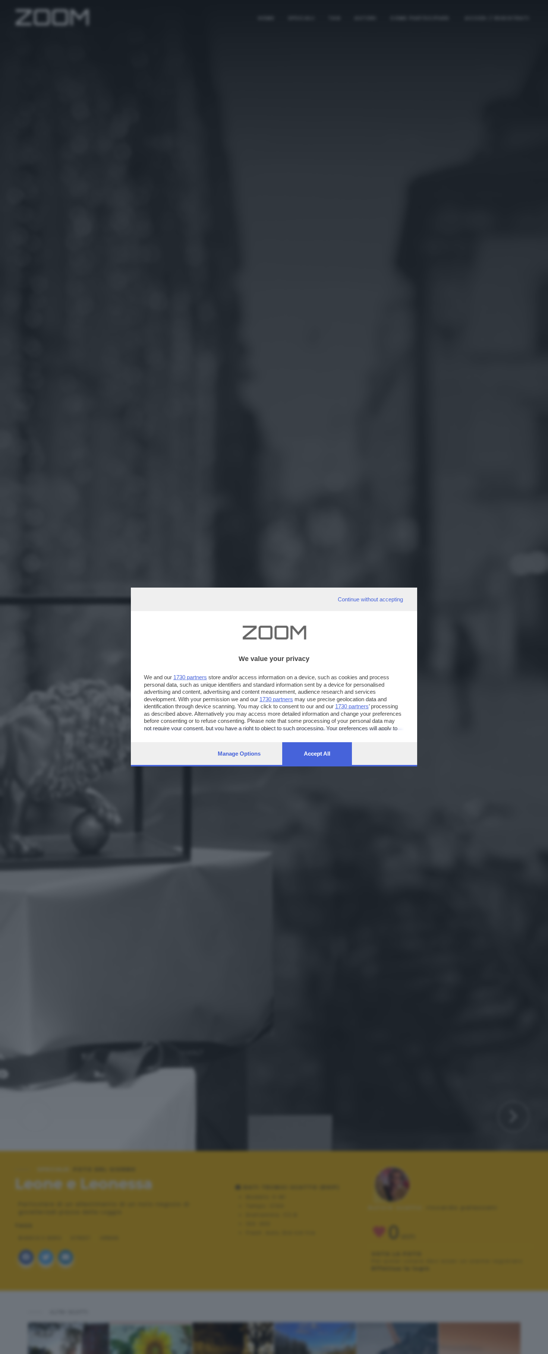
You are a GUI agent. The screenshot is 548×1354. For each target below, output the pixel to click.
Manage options (239, 753)
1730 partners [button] (190, 677)
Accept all (317, 753)
